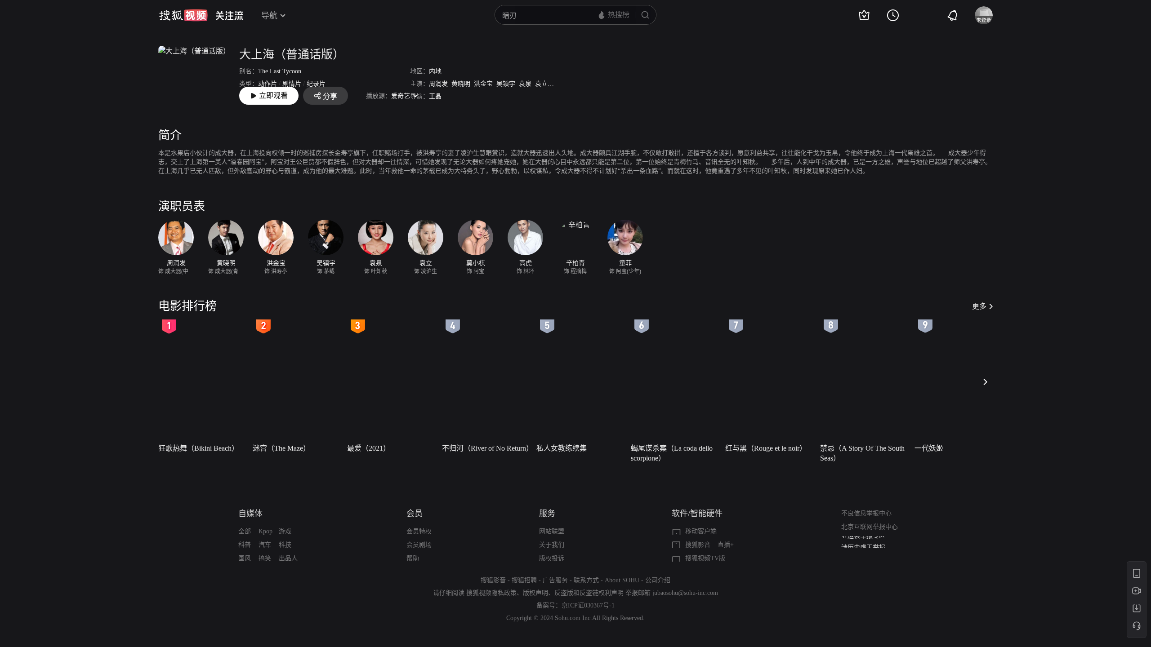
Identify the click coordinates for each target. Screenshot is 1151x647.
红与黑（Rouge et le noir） (766, 448)
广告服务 (555, 580)
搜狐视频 (183, 15)
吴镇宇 (505, 83)
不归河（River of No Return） (486, 448)
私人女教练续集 (561, 448)
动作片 (267, 83)
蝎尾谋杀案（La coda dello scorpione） (672, 453)
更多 (979, 306)
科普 (244, 544)
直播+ (726, 544)
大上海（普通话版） (291, 54)
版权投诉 (551, 558)
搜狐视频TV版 (705, 558)
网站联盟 (551, 531)
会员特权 (419, 531)
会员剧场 (419, 544)
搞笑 (265, 558)
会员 (414, 513)
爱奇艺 (400, 96)
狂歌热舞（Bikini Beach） (198, 448)
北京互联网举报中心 (869, 526)
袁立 (541, 83)
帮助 (412, 558)
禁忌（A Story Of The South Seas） (862, 453)
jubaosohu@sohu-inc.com (685, 592)
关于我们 (551, 544)
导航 (269, 16)
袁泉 (525, 83)
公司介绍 (657, 580)
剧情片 (291, 83)
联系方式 (586, 580)
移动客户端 (701, 531)
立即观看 (273, 95)
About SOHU (622, 580)
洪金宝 (483, 83)
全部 (244, 531)
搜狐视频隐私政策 (491, 592)
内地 (435, 71)
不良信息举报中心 (866, 513)
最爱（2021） (368, 448)
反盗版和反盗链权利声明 (589, 592)
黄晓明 (460, 83)
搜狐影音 (697, 544)
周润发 (438, 83)
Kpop (265, 531)
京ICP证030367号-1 (588, 605)
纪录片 (316, 83)
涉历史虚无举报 (863, 542)
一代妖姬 (929, 448)
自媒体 (250, 513)
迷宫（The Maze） (281, 448)
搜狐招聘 (524, 580)
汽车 (265, 544)
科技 (285, 544)
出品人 (288, 558)
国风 (244, 558)
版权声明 (535, 592)
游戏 (285, 531)
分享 (330, 96)
